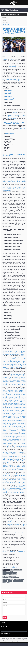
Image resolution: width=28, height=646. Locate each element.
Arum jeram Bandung (12, 118)
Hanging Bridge (11, 458)
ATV (9, 491)
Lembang (13, 80)
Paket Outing (8, 92)
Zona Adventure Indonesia (18, 354)
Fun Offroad (17, 478)
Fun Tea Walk (14, 442)
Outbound (16, 377)
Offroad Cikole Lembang (15, 482)
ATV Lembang (18, 491)
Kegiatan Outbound (13, 385)
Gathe (8, 582)
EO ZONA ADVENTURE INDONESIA (14, 154)
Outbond (10, 581)
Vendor (16, 352)
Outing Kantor (21, 452)
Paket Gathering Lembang (15, 188)
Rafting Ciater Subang (14, 460)
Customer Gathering (12, 433)
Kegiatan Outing (12, 452)
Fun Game (16, 437)
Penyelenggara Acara (8, 352)
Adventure (10, 367)
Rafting (23, 183)
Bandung (24, 364)
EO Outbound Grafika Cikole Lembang (11, 577)
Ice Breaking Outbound (13, 440)
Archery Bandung (16, 473)
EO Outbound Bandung (16, 569)
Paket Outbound (8, 101)
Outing (9, 360)
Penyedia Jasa (21, 351)
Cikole (23, 433)
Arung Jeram (9, 459)
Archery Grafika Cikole (13, 475)
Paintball (10, 183)
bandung (18, 80)
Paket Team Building (9, 98)
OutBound (15, 112)
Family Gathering (8, 135)
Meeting (9, 439)
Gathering (14, 360)
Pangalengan (14, 364)
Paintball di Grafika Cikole (14, 469)
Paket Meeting (8, 93)
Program (8, 445)
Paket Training (8, 95)
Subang (20, 364)
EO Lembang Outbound (19, 579)
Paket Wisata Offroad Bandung (13, 488)
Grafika (7, 362)
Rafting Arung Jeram (19, 361)
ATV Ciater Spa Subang (17, 492)
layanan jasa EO (13, 66)
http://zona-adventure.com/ (11, 567)
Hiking (14, 443)
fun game (14, 180)
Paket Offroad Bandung (12, 486)
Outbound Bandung (7, 351)
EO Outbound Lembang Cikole (9, 576)
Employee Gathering (15, 432)
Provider (15, 351)
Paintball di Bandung (12, 468)
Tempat (8, 530)
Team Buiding (10, 388)
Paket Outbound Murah (14, 426)
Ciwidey (9, 364)
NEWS (6, 9)
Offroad (19, 360)
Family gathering (16, 181)
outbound (12, 59)
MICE (13, 439)
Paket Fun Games (9, 99)
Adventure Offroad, (16, 183)
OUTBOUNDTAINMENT (20, 439)
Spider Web (17, 456)
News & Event (12, 9)
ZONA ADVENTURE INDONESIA (14, 79)
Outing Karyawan (11, 453)
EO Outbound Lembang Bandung (10, 573)
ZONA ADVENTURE (7, 553)
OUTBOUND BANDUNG (19, 551)
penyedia (12, 57)
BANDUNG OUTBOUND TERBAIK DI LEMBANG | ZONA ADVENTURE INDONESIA (14, 31)
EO (19, 352)
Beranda (2, 9)
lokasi (24, 524)
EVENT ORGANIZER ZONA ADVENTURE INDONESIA (14, 123)
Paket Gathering (8, 90)
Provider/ (11, 375)
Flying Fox (18, 458)
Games (12, 455)
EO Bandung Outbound (8, 579)
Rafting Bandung (12, 116)
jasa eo (20, 62)
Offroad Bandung (13, 115)
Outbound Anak (13, 429)
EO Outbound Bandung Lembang (10, 574)
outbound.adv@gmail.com (12, 566)
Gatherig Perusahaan (9, 133)
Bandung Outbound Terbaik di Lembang (10, 10)
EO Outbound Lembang (8, 571)
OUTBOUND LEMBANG (8, 551)
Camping (10, 443)
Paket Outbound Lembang (10, 187)
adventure (9, 181)
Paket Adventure (8, 96)
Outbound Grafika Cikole (14, 380)
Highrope (11, 456)
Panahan (8, 473)
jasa (18, 57)
